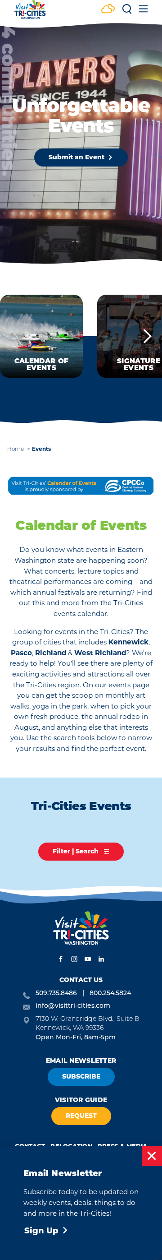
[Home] (30, 14)
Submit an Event (76, 157)
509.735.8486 (56, 993)
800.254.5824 (110, 993)
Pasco (21, 653)
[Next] (147, 336)
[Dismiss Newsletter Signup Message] (152, 1156)
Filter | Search (76, 851)
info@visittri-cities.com (73, 1006)
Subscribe (81, 1076)
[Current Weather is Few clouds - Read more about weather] (108, 9)
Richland (51, 653)
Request (81, 1116)
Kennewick (128, 642)
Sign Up (41, 1231)
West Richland (100, 653)
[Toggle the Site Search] (127, 12)
